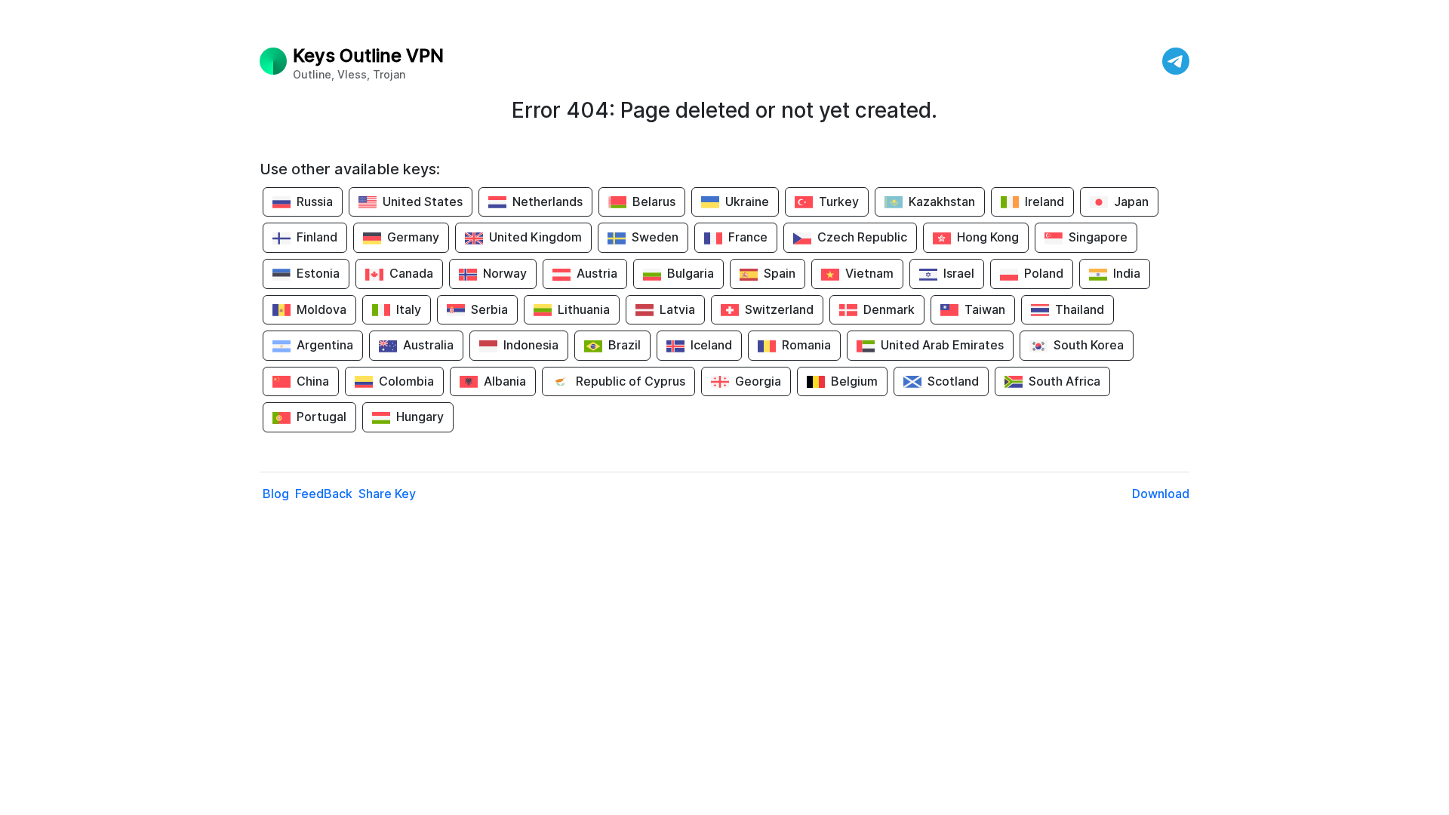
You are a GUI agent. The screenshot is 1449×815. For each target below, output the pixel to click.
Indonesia (530, 344)
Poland (1043, 273)
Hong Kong (988, 236)
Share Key (387, 493)
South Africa (1064, 381)
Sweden (655, 236)
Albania (505, 381)
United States (423, 201)
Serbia (489, 309)
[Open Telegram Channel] (1175, 61)
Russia (315, 201)
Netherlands (547, 201)
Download (1160, 493)
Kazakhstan (942, 201)
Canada (411, 273)
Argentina (325, 344)
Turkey (839, 201)
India (1126, 273)
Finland (317, 236)
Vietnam (869, 273)
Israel (958, 273)
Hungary (420, 416)
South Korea (1089, 344)
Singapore (1098, 236)
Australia (428, 344)
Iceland (711, 344)
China (313, 381)
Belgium (854, 381)
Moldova (321, 309)
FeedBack (323, 493)
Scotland (953, 381)
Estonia (318, 273)
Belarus (653, 201)
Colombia (406, 381)
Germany (413, 236)
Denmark (889, 309)
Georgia (758, 381)
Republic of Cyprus (630, 381)
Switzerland (779, 309)
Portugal (321, 416)
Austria (597, 273)
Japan (1131, 201)
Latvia (677, 309)
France (748, 236)
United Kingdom (535, 236)
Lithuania (584, 309)
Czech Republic (862, 236)
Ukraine (747, 201)
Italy (408, 309)
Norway (505, 273)
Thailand (1079, 309)
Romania (806, 344)
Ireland (1044, 201)
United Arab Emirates (942, 344)
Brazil (624, 344)
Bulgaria (690, 273)
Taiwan (984, 309)
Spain (779, 273)
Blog (276, 493)
